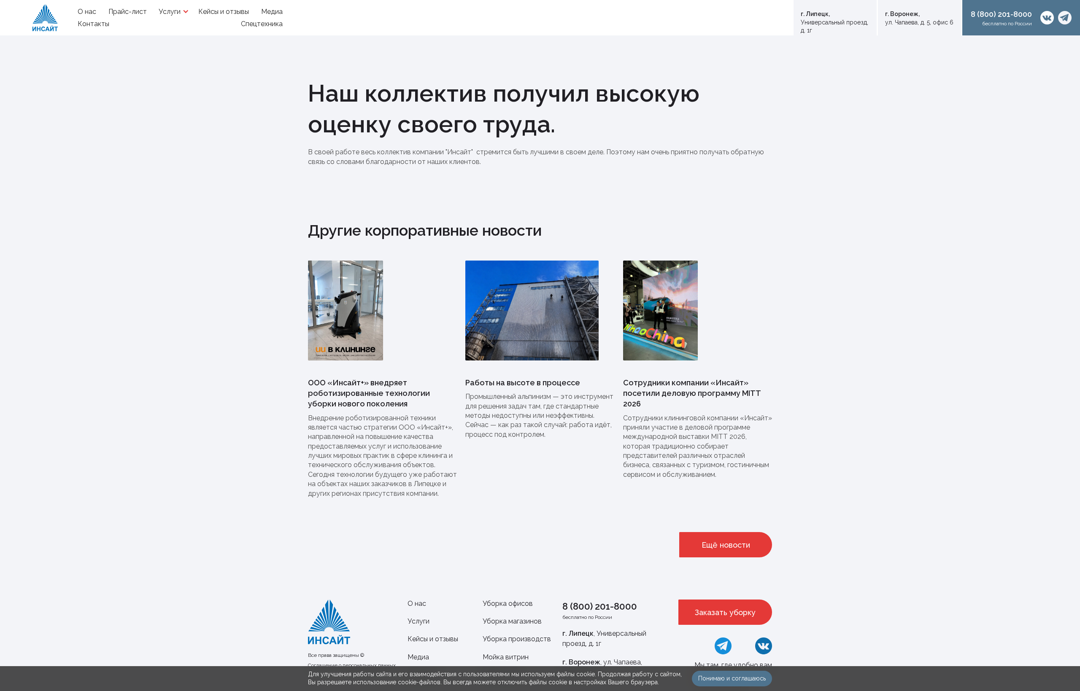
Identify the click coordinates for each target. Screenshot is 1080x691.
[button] (172, 11)
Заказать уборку (725, 612)
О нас (417, 604)
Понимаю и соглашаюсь (732, 678)
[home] (45, 17)
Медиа (418, 657)
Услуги (418, 621)
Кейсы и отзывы (433, 639)
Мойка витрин (506, 657)
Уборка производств (517, 639)
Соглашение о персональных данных (352, 665)
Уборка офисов (508, 604)
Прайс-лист (127, 12)
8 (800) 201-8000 (599, 606)
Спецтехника (262, 24)
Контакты (93, 24)
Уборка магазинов (512, 621)
